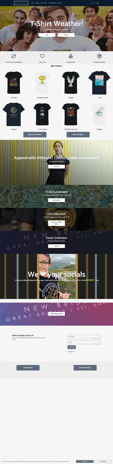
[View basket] (97, 3)
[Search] (94, 3)
